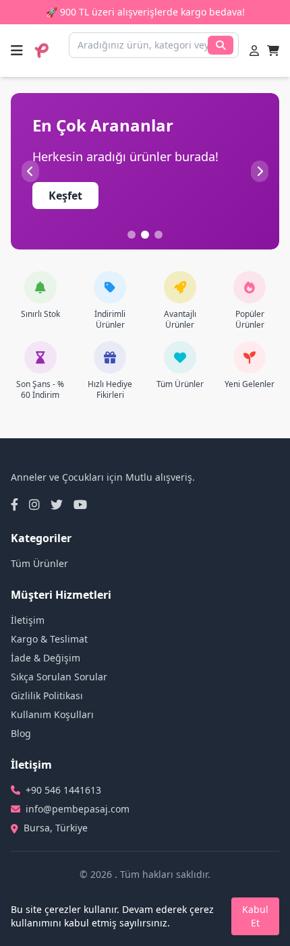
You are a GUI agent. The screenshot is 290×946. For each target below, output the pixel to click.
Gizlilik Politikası (47, 695)
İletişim (28, 620)
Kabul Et (255, 916)
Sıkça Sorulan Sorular (59, 676)
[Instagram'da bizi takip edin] (34, 504)
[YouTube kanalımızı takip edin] (80, 504)
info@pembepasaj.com (77, 808)
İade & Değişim (45, 657)
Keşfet (65, 195)
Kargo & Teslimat (49, 638)
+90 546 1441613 (63, 790)
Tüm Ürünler (39, 563)
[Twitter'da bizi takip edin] (57, 504)
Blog (21, 733)
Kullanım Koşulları (52, 714)
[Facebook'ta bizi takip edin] (14, 504)
